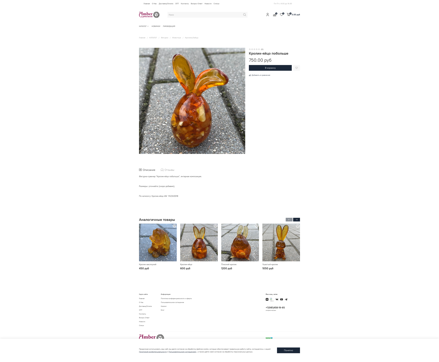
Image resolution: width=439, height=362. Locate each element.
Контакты (185, 3)
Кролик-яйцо (186, 264)
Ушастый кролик (270, 264)
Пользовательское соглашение (172, 302)
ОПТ (177, 3)
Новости (208, 3)
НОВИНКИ (156, 26)
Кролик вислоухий (147, 264)
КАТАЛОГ (143, 26)
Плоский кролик (229, 264)
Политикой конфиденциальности (153, 352)
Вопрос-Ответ (196, 3)
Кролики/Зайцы (191, 37)
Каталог (164, 306)
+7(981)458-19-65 (275, 307)
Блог (162, 310)
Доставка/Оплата (166, 3)
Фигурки (164, 37)
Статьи (216, 3)
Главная (147, 3)
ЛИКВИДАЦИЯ (169, 26)
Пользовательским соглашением (182, 352)
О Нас (154, 3)
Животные (176, 37)
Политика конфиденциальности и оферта (176, 298)
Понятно (288, 350)
